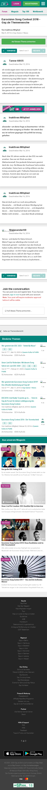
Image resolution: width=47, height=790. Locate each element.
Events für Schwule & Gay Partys (23, 683)
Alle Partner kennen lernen (23, 712)
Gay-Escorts (23, 675)
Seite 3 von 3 (24, 51)
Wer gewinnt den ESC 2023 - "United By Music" (19, 346)
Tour (23, 611)
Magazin (14, 11)
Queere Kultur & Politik (30, 352)
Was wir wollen (17, 614)
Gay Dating (23, 667)
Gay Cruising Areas (23, 677)
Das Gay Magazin (24, 606)
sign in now (14, 295)
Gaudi (24, 714)
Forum (4, 11)
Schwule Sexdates (23, 669)
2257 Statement (23, 630)
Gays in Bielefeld (23, 646)
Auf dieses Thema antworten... (19, 311)
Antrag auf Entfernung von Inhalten (23, 627)
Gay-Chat (23, 603)
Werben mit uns (23, 701)
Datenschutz (17, 624)
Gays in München (23, 651)
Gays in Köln (23, 648)
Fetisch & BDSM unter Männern (23, 672)
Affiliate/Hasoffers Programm (23, 699)
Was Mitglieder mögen (23, 609)
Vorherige (11, 51)
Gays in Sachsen (23, 653)
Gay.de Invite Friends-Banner (23, 704)
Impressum (24, 622)
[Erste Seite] (3, 51)
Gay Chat (39, 763)
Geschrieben (19, 64)
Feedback (23, 730)
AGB (23, 619)
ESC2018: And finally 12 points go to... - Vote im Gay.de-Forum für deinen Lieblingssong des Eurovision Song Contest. (19, 401)
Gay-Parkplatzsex (23, 680)
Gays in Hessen (23, 659)
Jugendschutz (29, 624)
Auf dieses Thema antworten (24, 42)
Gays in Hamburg (23, 643)
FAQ (23, 725)
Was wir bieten (30, 614)
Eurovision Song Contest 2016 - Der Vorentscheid (20, 419)
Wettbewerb (38, 11)
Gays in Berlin (23, 640)
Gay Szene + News (20, 33)
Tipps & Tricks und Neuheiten (23, 733)
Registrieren (31, 4)
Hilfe (23, 728)
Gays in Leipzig (23, 656)
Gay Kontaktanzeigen (31, 765)
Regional (23, 638)
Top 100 (25, 11)
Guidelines (23, 616)
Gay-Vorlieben (23, 685)
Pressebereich (23, 696)
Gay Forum (16, 765)
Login (16, 4)
